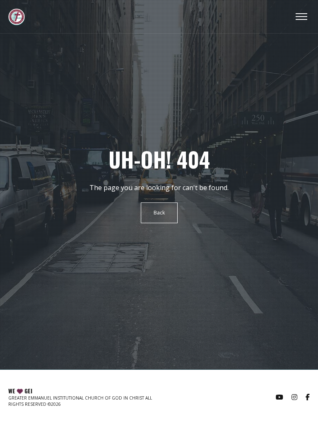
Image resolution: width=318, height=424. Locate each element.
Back (159, 212)
